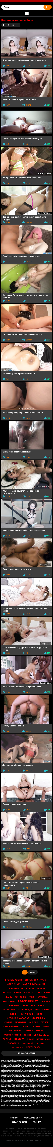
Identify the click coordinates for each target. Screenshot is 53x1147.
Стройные (13, 984)
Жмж (8, 997)
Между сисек (33, 1047)
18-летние (9, 1009)
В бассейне (20, 997)
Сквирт (26, 1026)
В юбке (46, 1026)
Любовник (13, 1043)
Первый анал (43, 1039)
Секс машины (11, 1026)
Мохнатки (20, 1022)
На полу (33, 1022)
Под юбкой (27, 1043)
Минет (14, 1014)
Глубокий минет (28, 1001)
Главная (14, 1118)
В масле (39, 1031)
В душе (30, 1039)
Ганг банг (45, 1001)
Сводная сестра (15, 988)
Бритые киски (13, 980)
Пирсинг (40, 1043)
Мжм (39, 1014)
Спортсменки (42, 1010)
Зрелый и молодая (18, 1018)
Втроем (30, 988)
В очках (17, 993)
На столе (19, 1039)
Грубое (45, 1022)
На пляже (14, 1005)
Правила (37, 1122)
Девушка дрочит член (36, 980)
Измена (8, 1022)
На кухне (6, 993)
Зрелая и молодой (12, 1035)
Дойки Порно (19, 1140)
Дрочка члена (41, 1035)
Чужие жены (9, 1001)
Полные (7, 1039)
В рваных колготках (38, 997)
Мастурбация (25, 1010)
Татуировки (27, 1014)
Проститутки (44, 993)
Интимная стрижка (21, 1030)
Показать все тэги (26, 1053)
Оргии (25, 1005)
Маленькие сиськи (33, 984)
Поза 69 (41, 988)
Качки (27, 1035)
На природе (17, 1047)
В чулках (29, 992)
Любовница (38, 1018)
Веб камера (37, 1005)
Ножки (36, 1026)
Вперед (33, 972)
